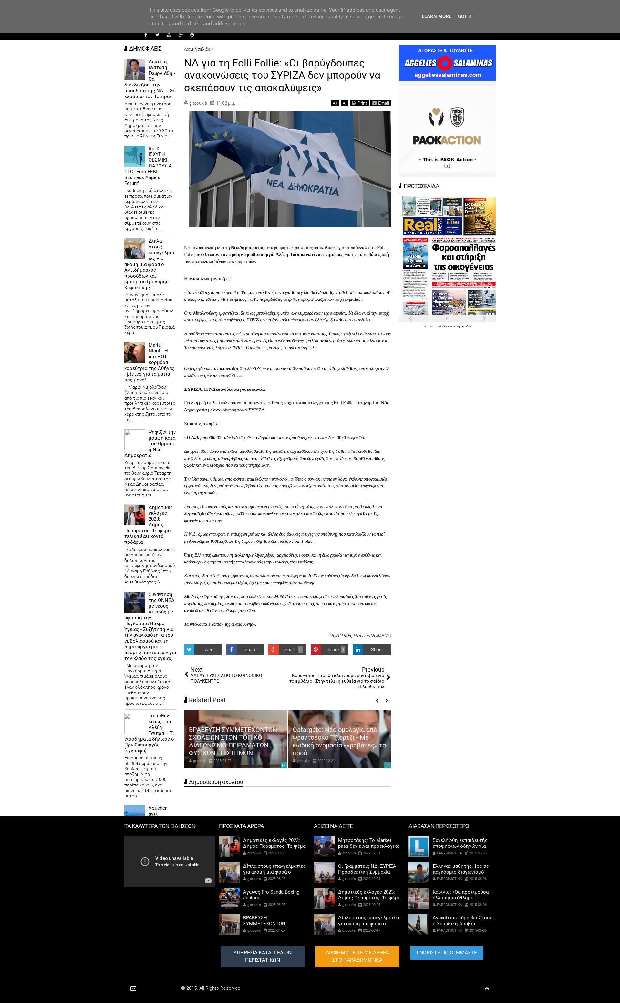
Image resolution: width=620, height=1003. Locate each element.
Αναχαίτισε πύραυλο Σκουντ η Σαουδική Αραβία (463, 921)
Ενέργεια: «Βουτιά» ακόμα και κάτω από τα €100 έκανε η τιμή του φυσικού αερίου (338, 745)
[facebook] (145, 35)
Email (383, 103)
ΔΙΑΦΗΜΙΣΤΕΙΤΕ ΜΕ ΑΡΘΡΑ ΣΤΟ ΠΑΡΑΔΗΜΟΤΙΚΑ (357, 956)
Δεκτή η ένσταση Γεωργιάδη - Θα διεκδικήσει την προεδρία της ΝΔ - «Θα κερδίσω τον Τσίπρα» (149, 79)
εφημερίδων (463, 326)
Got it (465, 16)
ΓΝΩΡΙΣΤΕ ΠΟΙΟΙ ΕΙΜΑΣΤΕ (447, 952)
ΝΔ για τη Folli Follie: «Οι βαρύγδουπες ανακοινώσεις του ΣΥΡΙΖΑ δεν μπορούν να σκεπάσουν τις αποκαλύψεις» (282, 75)
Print (362, 103)
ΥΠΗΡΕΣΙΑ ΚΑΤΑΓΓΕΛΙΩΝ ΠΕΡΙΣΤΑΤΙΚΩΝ (262, 956)
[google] (180, 35)
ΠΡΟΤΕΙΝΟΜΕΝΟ (372, 636)
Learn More (436, 16)
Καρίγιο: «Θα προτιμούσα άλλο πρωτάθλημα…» (461, 895)
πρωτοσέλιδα (437, 326)
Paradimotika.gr (163, 988)
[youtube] (169, 35)
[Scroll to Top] (487, 988)
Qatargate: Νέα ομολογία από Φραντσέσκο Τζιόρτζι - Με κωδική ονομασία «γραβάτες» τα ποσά (235, 741)
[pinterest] (192, 35)
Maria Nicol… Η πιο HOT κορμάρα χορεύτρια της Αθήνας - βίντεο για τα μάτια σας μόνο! (149, 362)
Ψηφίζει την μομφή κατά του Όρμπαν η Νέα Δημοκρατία (150, 443)
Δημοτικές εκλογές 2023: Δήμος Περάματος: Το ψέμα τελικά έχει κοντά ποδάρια (148, 524)
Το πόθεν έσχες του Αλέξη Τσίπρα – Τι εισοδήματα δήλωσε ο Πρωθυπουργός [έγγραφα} (149, 733)
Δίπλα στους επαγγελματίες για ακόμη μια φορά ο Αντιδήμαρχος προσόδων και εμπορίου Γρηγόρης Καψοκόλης (149, 264)
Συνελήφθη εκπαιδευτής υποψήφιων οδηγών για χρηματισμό (460, 846)
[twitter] (157, 35)
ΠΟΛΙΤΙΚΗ (340, 636)
